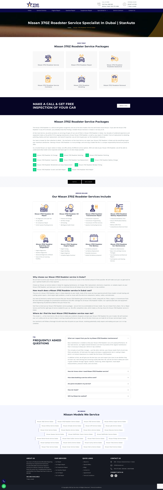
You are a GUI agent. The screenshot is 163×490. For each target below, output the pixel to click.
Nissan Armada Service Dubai (72, 426)
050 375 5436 (117, 468)
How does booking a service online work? (82, 377)
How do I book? (73, 390)
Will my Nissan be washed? (77, 396)
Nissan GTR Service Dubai (93, 426)
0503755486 (131, 468)
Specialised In (102, 10)
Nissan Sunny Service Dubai (93, 442)
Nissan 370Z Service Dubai (92, 421)
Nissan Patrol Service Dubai (96, 438)
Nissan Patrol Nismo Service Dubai (47, 438)
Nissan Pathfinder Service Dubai (107, 434)
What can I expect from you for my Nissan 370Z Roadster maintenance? (93, 338)
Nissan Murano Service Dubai (114, 430)
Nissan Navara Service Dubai (55, 434)
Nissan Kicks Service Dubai (48, 430)
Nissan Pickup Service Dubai (117, 438)
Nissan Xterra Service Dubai (92, 447)
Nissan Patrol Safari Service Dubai (72, 438)
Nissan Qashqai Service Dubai (50, 442)
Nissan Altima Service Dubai (50, 426)
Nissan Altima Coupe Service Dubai (115, 421)
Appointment (87, 472)
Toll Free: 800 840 (107, 4)
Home (29, 10)
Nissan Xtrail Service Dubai (113, 447)
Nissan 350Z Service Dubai (45, 421)
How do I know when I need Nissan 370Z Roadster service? (88, 371)
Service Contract (118, 10)
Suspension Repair (86, 10)
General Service (41, 10)
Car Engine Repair (60, 464)
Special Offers (87, 464)
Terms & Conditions (89, 475)
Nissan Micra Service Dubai (92, 430)
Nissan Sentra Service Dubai (72, 442)
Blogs (85, 467)
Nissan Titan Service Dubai (50, 447)
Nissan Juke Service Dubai (113, 426)
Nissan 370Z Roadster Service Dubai (69, 421)
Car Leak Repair (60, 475)
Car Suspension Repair (62, 467)
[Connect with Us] (112, 475)
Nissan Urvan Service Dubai (70, 447)
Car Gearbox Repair (61, 470)
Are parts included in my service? (79, 384)
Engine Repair (56, 10)
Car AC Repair (59, 472)
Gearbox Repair (70, 10)
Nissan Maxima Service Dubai (70, 430)
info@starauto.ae (118, 465)
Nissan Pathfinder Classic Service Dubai (80, 434)
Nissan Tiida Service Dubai (114, 442)
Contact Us (132, 10)
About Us (86, 462)
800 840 (124, 468)
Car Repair (58, 462)
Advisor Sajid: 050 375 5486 (110, 6)
